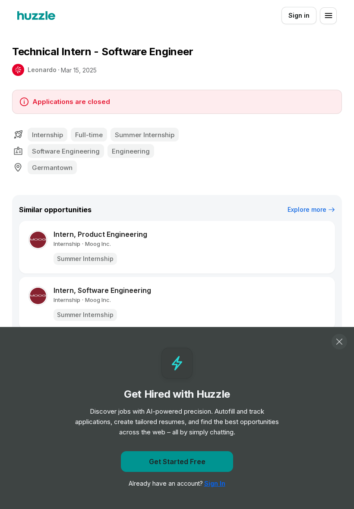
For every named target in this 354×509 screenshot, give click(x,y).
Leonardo (42, 69)
